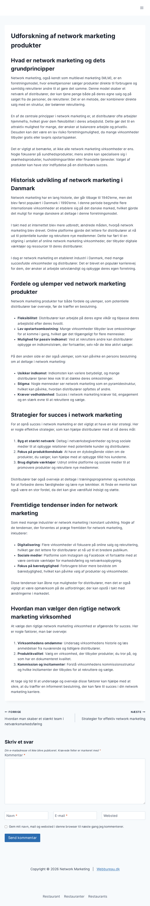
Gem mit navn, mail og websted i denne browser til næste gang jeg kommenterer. (66, 826)
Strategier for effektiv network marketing (113, 715)
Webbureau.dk (108, 869)
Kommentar (15, 755)
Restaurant (51, 896)
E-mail (61, 816)
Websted (111, 816)
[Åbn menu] (141, 8)
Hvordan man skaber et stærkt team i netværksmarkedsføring (34, 718)
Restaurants (97, 896)
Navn (11, 816)
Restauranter (74, 896)
